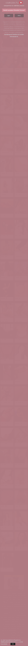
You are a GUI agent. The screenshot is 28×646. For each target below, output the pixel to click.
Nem (19, 15)
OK (13, 644)
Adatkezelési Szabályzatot (8, 642)
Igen (8, 15)
